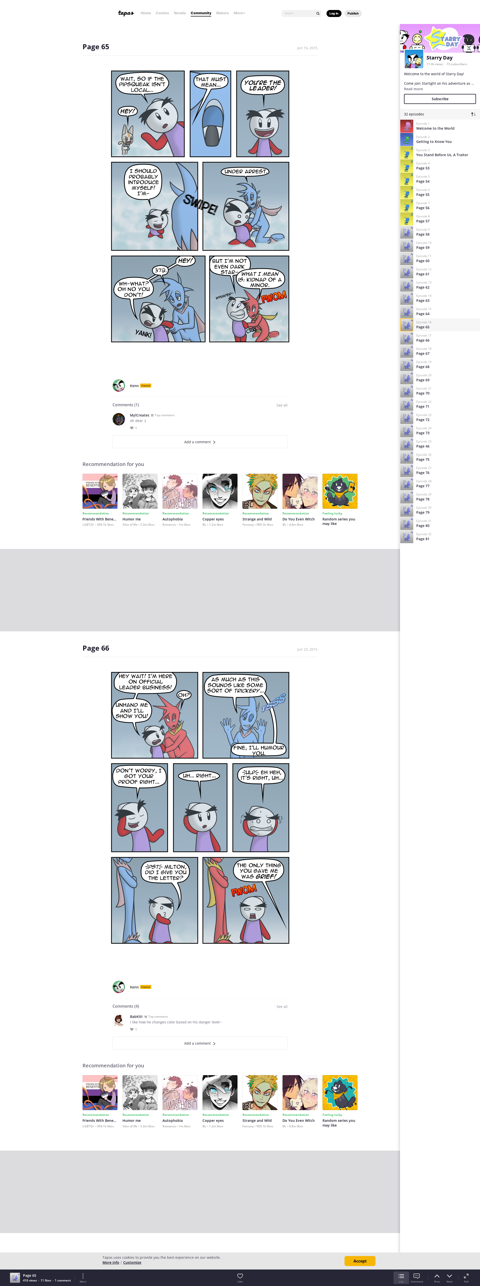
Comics (162, 13)
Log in (334, 13)
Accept (360, 1261)
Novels (180, 13)
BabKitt (136, 1016)
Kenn (134, 386)
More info (110, 1262)
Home (146, 13)
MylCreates (139, 415)
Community (201, 13)
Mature (222, 13)
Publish (353, 13)
